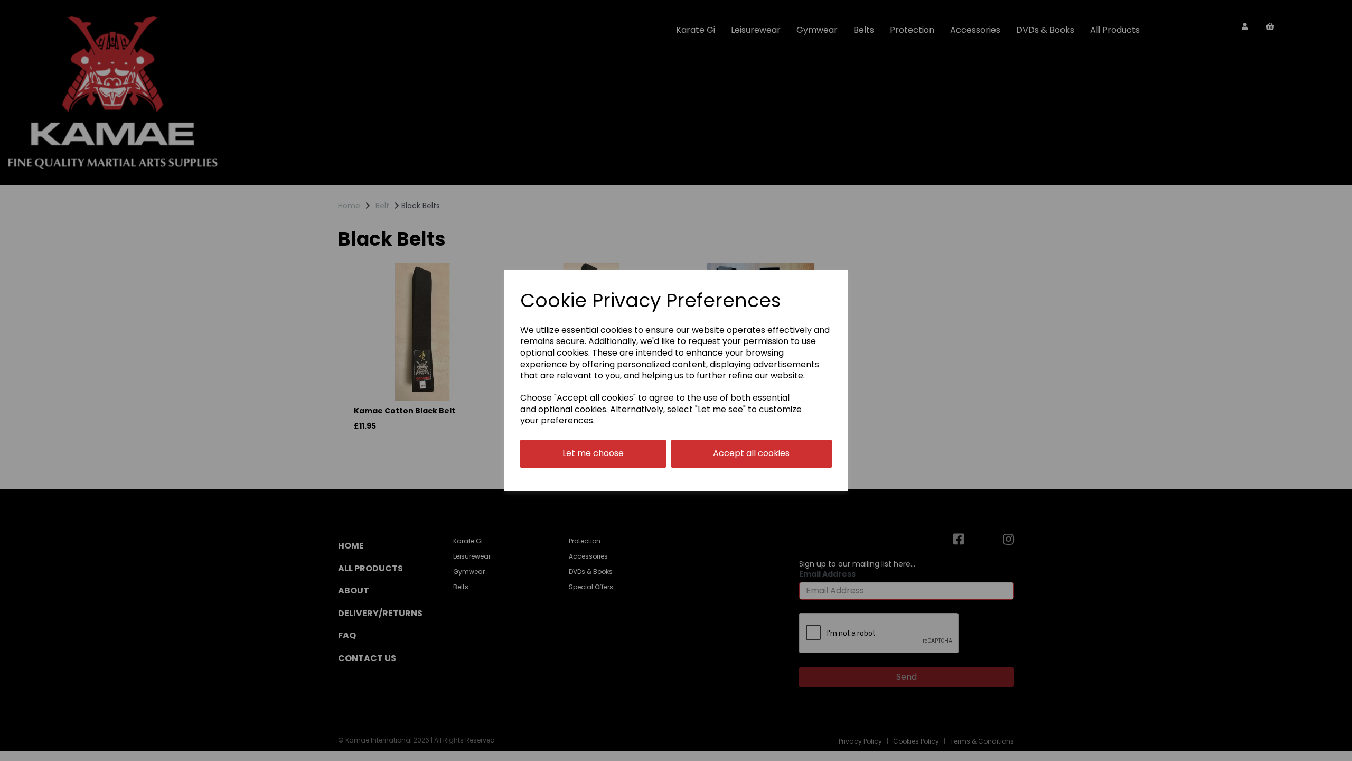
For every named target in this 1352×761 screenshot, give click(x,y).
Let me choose (593, 453)
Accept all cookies (751, 453)
